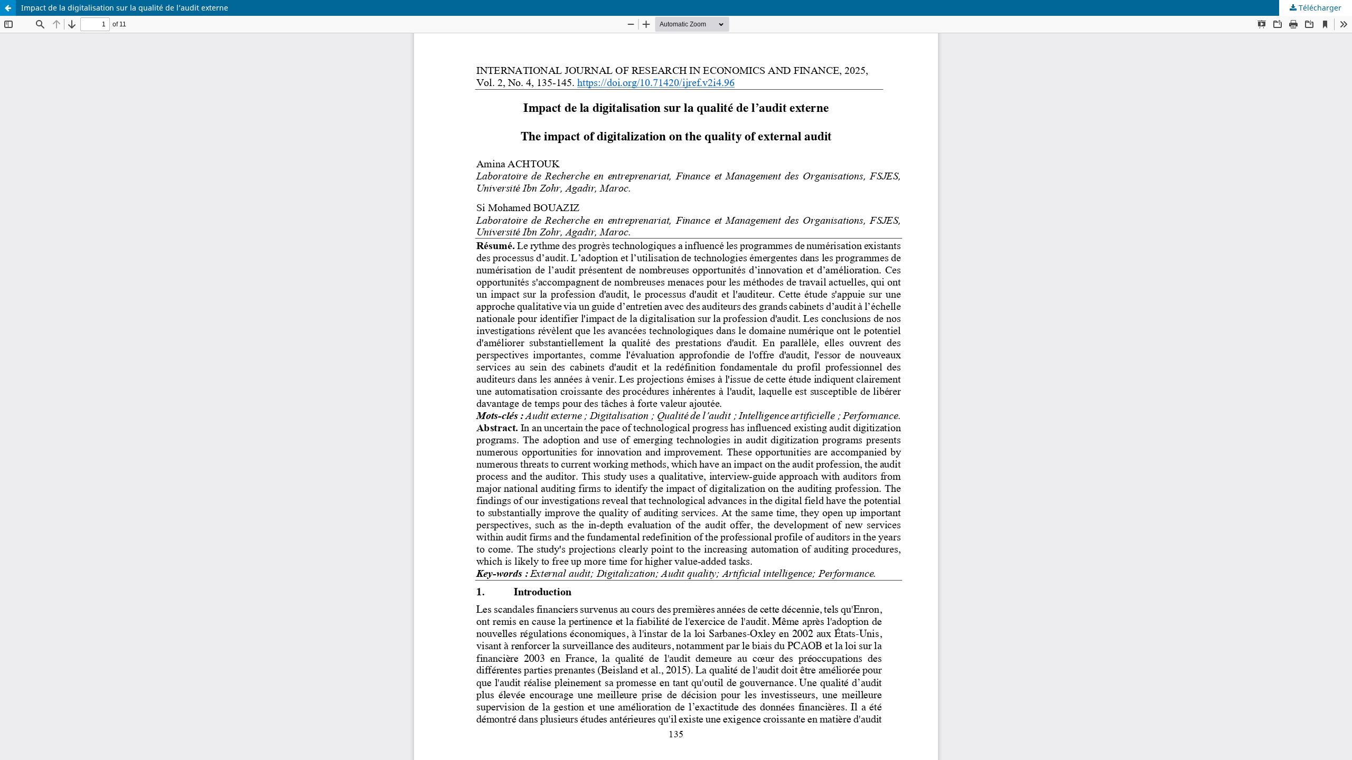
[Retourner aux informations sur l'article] (8, 8)
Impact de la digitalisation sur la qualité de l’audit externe (124, 8)
